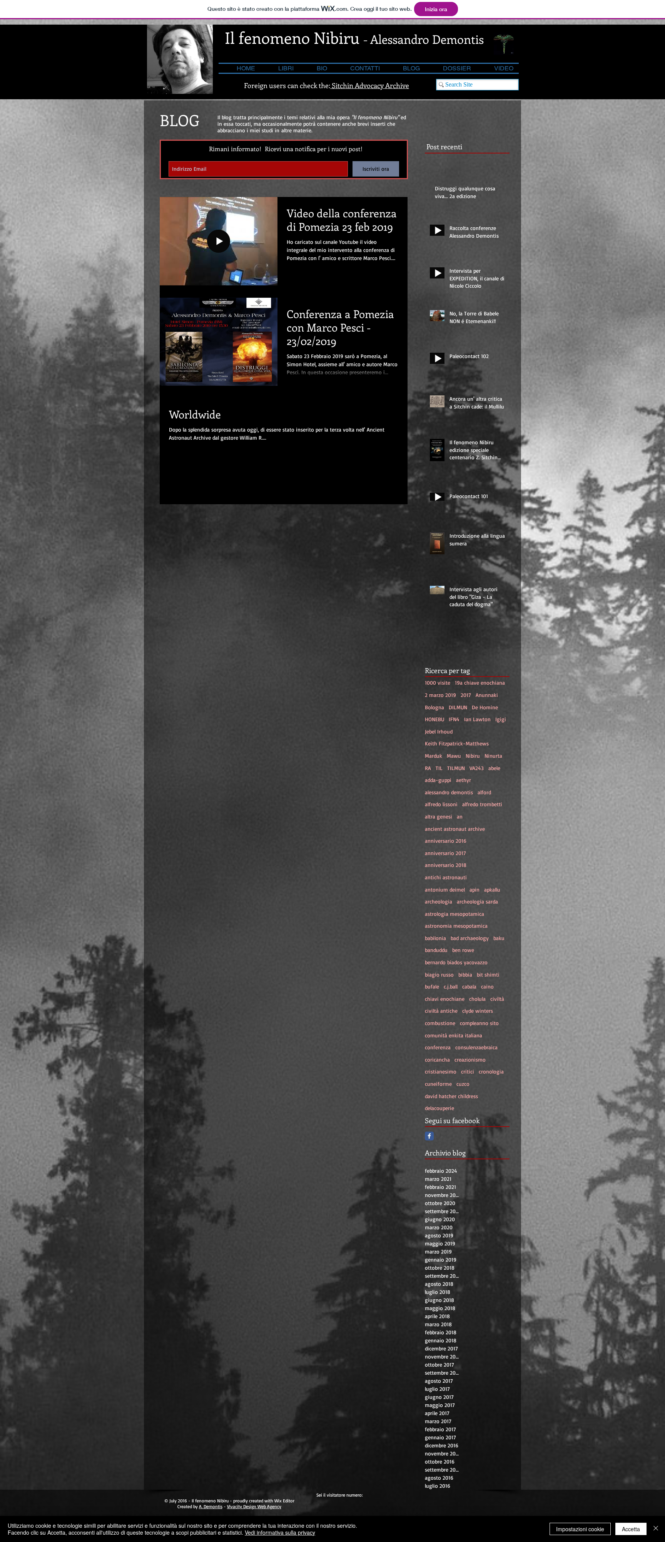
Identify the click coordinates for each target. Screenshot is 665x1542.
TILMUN (456, 768)
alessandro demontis (449, 792)
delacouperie (439, 1108)
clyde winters (477, 1010)
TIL (439, 768)
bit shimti (488, 974)
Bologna (434, 707)
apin (475, 889)
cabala (469, 986)
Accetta (631, 1529)
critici (467, 1071)
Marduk (433, 755)
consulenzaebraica (476, 1047)
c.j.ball (451, 986)
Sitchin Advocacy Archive (369, 85)
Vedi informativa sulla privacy (280, 1532)
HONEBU (434, 719)
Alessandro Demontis (427, 39)
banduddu (436, 950)
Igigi (500, 719)
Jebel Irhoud (439, 731)
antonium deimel (445, 889)
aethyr (463, 780)
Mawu (454, 755)
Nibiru (473, 755)
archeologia (438, 901)
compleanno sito (479, 1023)
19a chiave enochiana (480, 682)
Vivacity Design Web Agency (254, 1506)
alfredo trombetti (482, 804)
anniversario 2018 (445, 865)
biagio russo (439, 974)
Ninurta (493, 755)
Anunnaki (487, 695)
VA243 (477, 768)
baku (499, 938)
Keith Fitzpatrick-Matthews (457, 743)
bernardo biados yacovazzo (456, 962)
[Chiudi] (655, 1529)
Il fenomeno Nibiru (292, 37)
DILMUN (458, 707)
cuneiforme (438, 1083)
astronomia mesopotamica (456, 925)
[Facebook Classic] (429, 1136)
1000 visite (437, 682)
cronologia (491, 1071)
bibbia (465, 974)
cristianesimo (440, 1071)
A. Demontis (210, 1506)
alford (484, 792)
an (460, 816)
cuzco (463, 1083)
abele (494, 768)
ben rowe (463, 950)
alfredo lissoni (441, 804)
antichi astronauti (446, 877)
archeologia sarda (477, 901)
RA (428, 768)
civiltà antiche (441, 1010)
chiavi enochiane (444, 998)
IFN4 (454, 719)
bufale (432, 986)
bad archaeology (470, 938)
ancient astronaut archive (455, 828)
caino (487, 986)
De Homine (485, 707)
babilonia (435, 938)
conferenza (438, 1047)
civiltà (497, 998)
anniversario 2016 (445, 840)
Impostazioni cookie (580, 1529)
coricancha (437, 1059)
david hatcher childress (451, 1096)
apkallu (492, 889)
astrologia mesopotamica (454, 913)
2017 (466, 695)
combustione (440, 1023)
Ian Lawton (477, 719)
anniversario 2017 (445, 853)
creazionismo (470, 1059)
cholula (477, 998)
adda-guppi (438, 780)
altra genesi (438, 816)
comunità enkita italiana (453, 1035)
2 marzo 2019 (440, 695)
